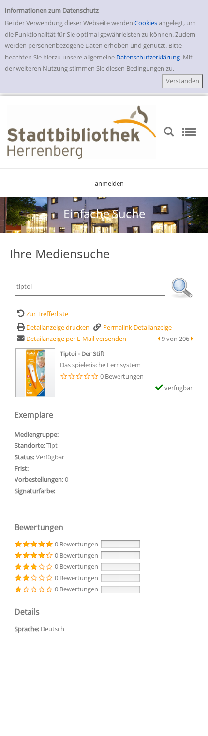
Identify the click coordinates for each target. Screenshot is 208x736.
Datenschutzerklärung (148, 57)
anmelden (109, 183)
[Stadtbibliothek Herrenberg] (81, 131)
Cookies (145, 22)
